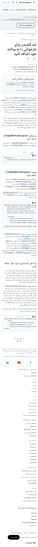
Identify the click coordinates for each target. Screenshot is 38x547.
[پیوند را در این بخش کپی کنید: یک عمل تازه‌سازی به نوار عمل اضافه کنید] (31, 266)
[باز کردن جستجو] (17, 2)
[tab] (32, 152)
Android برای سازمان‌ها (30, 376)
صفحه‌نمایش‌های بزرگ (31, 423)
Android (33, 373)
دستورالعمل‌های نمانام (16, 532)
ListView (28, 109)
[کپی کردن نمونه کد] (35, 155)
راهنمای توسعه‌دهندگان (30, 474)
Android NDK (32, 483)
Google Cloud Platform (29, 522)
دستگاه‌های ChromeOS (30, 429)
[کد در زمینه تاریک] (33, 155)
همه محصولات (32, 525)
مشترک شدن (13, 537)
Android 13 (33, 456)
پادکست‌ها (33, 391)
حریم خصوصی (32, 412)
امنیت (34, 379)
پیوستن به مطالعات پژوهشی (29, 501)
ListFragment (25, 236)
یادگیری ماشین (32, 403)
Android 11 (33, 462)
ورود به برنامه (6, 2)
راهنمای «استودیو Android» (28, 471)
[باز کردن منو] (34, 2)
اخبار (35, 385)
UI (12, 10)
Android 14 (33, 453)
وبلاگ (35, 388)
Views (5, 10)
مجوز (25, 532)
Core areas (21, 10)
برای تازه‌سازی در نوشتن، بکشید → (25, 90)
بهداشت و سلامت (32, 406)
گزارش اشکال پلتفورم (31, 491)
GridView (18, 109)
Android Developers (30, 33)
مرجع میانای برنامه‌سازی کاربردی (28, 477)
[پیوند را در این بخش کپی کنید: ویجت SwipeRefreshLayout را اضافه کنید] (25, 175)
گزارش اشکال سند (31, 494)
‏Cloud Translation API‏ (17, 20)
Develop (32, 10)
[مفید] (25, 39)
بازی (35, 399)
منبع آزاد (34, 382)
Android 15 (33, 450)
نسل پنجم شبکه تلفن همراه (29, 415)
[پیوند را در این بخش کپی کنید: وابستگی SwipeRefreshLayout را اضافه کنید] (25, 139)
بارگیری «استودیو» (31, 480)
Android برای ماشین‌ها (30, 433)
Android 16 (33, 447)
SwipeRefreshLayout (28, 100)
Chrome (33, 516)
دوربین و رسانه (32, 409)
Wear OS (33, 426)
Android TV (33, 436)
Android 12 (33, 459)
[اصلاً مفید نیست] (22, 39)
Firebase (33, 519)
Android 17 (33, 444)
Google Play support (30, 497)
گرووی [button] (32, 152)
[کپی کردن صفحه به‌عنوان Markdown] (28, 58)
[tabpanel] (19, 159)
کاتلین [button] (24, 152)
